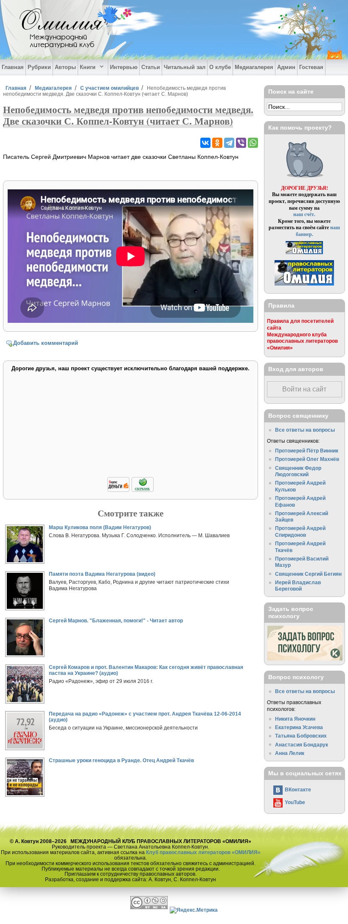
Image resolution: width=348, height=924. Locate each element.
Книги (86, 67)
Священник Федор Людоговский (298, 471)
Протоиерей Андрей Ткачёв (300, 547)
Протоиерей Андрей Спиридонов (300, 531)
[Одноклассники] (217, 143)
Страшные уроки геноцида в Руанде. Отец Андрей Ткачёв (121, 760)
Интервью (124, 67)
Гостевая (311, 67)
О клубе (220, 67)
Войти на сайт (304, 389)
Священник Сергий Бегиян (308, 574)
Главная (13, 67)
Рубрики (39, 67)
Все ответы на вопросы (305, 430)
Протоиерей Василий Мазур (301, 562)
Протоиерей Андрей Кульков (300, 486)
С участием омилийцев (109, 88)
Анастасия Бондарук (301, 744)
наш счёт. (304, 214)
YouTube (295, 802)
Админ (286, 67)
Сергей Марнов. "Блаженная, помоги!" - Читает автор (116, 620)
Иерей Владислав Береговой (298, 586)
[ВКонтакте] (205, 143)
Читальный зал (184, 67)
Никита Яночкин (295, 718)
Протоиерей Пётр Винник (306, 450)
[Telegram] (229, 143)
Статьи (150, 67)
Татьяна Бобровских (301, 735)
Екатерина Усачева (299, 727)
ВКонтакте (298, 789)
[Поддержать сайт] (130, 490)
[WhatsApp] (253, 143)
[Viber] (241, 143)
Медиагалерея (254, 67)
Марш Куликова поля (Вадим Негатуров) (100, 527)
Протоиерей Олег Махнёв (307, 459)
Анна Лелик (289, 753)
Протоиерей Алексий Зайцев (301, 517)
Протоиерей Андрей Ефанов (300, 501)
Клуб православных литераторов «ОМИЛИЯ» (203, 852)
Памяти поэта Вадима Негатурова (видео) (102, 574)
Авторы (65, 67)
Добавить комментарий (45, 343)
